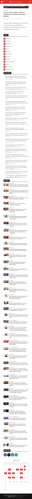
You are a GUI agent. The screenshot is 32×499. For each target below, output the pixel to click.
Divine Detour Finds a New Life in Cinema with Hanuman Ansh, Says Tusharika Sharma (18, 364)
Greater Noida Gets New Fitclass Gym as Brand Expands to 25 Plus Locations (17, 304)
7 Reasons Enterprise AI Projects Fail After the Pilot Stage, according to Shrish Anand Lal (18, 439)
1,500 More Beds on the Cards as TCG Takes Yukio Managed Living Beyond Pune (18, 446)
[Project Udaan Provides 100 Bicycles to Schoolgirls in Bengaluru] (6, 203)
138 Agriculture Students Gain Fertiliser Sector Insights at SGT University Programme (17, 210)
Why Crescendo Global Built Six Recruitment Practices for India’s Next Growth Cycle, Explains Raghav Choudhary (18, 391)
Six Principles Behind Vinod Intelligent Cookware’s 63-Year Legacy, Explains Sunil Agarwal (18, 384)
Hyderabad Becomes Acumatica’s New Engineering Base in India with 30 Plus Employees (17, 425)
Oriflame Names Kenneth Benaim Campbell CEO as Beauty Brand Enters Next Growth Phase (18, 316)
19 (13, 477)
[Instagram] (8, 454)
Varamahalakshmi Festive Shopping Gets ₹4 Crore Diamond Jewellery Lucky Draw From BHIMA (15, 83)
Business (11, 183)
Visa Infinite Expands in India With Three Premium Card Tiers (18, 270)
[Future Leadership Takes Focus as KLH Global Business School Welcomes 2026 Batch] (6, 254)
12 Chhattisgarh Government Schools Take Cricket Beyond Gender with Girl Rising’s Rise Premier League (18, 377)
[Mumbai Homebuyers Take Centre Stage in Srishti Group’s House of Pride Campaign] (6, 243)
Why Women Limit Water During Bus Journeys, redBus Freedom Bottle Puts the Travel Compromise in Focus (18, 398)
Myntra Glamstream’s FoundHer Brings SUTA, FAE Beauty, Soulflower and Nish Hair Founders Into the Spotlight (18, 370)
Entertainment (13, 196)
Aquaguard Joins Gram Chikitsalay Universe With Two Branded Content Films (18, 198)
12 (13, 473)
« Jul (5, 489)
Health (11, 236)
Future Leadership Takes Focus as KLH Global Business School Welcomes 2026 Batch (17, 256)
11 (9, 473)
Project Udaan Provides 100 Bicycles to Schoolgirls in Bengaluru (17, 204)
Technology (12, 215)
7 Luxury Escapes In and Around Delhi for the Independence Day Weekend (18, 310)
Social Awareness (13, 320)
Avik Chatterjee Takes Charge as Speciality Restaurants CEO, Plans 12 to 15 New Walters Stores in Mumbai (16, 167)
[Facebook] (5, 454)
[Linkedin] (12, 454)
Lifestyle (6, 10)
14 (21, 473)
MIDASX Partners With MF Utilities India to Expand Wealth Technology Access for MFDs (18, 185)
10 (5, 473)
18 (9, 477)
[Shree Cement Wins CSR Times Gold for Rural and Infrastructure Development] (6, 417)
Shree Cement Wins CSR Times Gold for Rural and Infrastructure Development (17, 419)
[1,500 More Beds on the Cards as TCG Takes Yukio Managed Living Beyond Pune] (6, 444)
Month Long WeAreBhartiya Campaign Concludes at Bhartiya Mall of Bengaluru (18, 250)
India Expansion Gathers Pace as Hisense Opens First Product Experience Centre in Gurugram (15, 108)
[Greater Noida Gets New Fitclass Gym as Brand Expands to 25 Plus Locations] (6, 302)
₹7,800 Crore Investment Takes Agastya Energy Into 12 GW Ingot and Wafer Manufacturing (17, 263)
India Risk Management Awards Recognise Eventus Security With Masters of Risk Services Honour (16, 103)
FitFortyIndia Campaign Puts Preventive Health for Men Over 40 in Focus (18, 238)
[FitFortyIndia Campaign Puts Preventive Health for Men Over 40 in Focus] (6, 237)
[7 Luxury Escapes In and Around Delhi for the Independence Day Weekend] (6, 308)
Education (11, 202)
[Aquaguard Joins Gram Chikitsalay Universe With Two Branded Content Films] (6, 197)
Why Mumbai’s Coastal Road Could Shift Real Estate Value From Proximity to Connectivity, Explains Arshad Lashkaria (18, 329)
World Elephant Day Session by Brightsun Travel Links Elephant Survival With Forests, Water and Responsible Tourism (18, 350)
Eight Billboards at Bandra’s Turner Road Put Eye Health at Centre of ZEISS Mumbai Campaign (18, 405)
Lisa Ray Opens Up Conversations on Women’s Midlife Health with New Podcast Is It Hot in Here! (16, 162)
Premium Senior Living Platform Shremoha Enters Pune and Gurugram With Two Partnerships (15, 114)
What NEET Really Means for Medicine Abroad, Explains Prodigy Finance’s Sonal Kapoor (18, 432)
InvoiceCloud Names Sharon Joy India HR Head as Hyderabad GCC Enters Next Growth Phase (18, 357)
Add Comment (19, 18)
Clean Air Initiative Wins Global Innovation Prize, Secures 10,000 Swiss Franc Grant (18, 322)
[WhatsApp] (16, 454)
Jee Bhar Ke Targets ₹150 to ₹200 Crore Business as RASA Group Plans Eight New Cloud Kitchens (16, 156)
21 (21, 477)
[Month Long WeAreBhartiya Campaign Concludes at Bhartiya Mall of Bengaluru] (6, 248)
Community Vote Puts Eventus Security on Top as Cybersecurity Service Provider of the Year (18, 336)
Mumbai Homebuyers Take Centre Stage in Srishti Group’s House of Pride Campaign (18, 244)
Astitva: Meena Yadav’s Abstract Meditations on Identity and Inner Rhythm (14, 14)
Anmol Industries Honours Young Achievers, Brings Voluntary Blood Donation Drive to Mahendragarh (18, 343)
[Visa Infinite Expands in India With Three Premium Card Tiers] (6, 268)
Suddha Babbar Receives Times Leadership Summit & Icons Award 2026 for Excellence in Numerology (16, 150)
